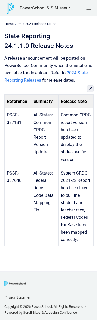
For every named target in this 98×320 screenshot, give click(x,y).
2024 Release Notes (40, 24)
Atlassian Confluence (60, 313)
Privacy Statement (18, 297)
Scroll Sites (32, 313)
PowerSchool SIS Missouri (45, 8)
